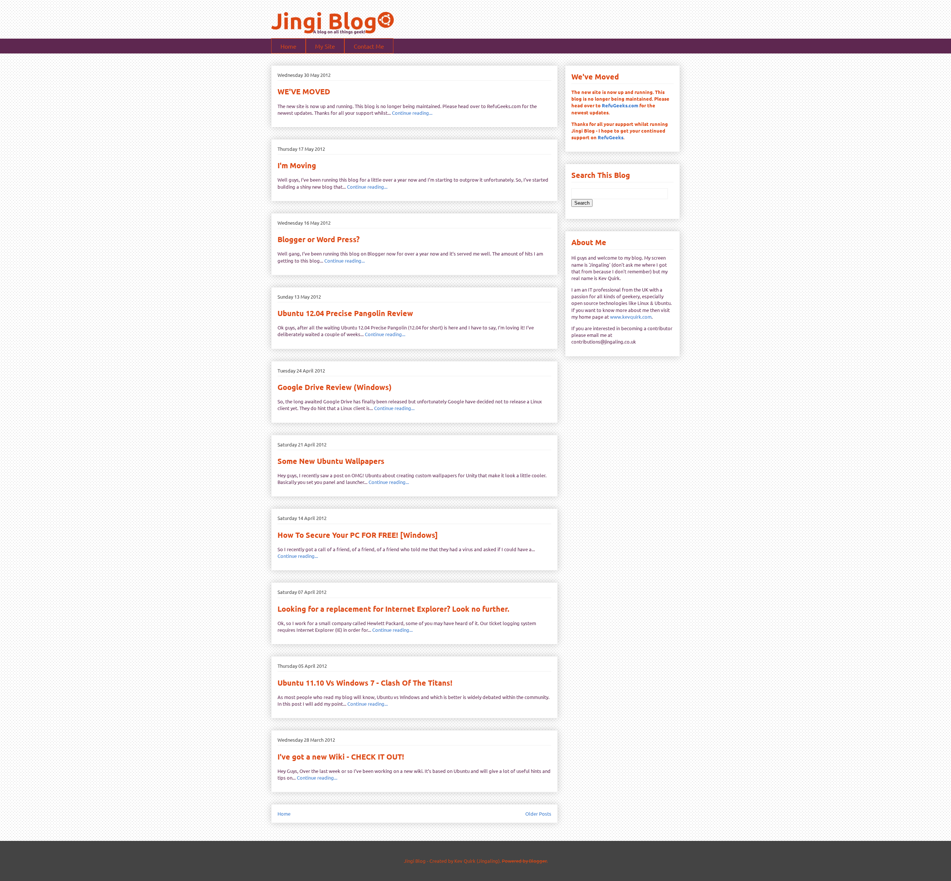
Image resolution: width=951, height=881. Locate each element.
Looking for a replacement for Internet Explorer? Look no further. (393, 609)
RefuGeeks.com (620, 105)
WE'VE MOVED (303, 91)
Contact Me (369, 46)
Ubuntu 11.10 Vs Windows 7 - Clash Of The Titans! (364, 682)
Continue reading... (412, 113)
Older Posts (538, 813)
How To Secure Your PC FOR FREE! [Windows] (357, 535)
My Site (325, 46)
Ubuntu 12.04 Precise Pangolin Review (345, 313)
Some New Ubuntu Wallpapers (330, 461)
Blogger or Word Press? (318, 239)
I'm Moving (296, 165)
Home (288, 46)
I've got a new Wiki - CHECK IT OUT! (340, 756)
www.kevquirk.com (631, 316)
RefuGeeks (610, 137)
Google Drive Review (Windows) (334, 387)
